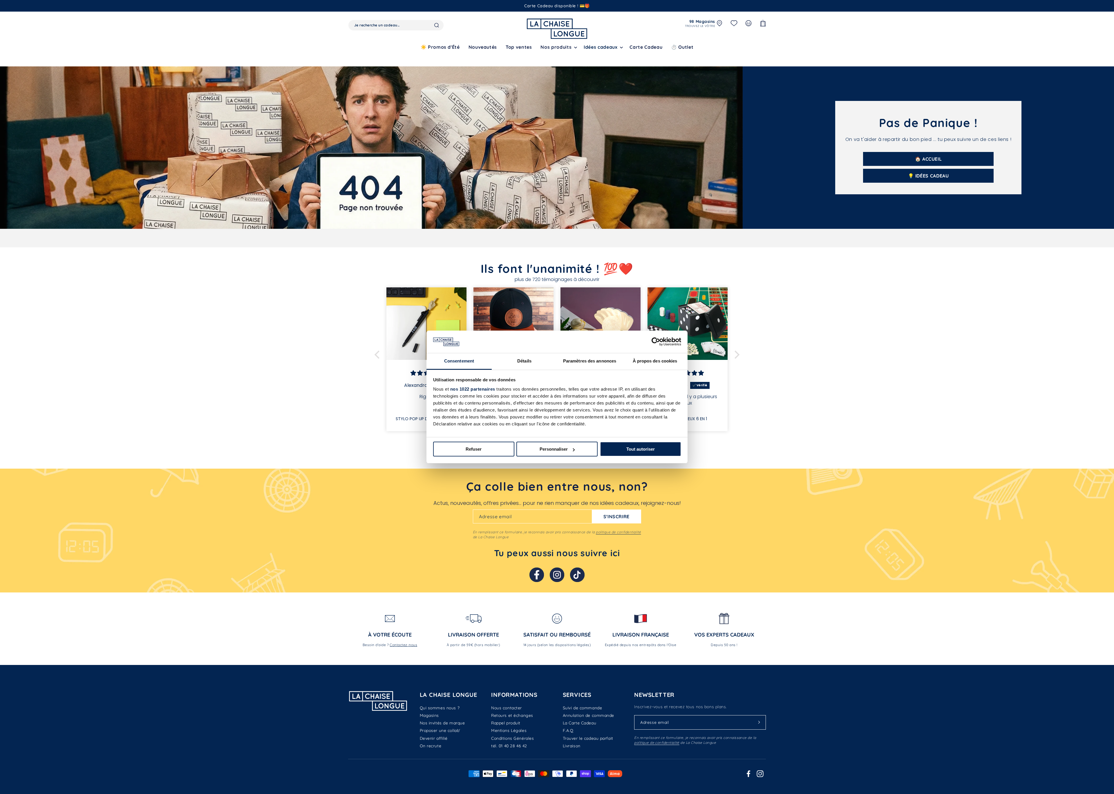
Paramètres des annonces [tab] (589, 360)
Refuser (474, 449)
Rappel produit (505, 723)
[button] (557, 47)
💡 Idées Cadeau (928, 176)
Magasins (429, 715)
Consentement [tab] (459, 360)
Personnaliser (554, 449)
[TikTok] (577, 575)
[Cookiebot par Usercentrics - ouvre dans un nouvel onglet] (655, 341)
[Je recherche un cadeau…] (437, 25)
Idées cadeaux (600, 47)
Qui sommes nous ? (440, 707)
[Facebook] (537, 575)
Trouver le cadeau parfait (588, 738)
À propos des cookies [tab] (655, 360)
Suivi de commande (582, 707)
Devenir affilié (434, 738)
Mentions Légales (509, 730)
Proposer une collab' (440, 730)
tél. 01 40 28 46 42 (509, 745)
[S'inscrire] (759, 722)
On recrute (431, 745)
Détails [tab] (524, 360)
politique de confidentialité (618, 532)
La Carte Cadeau (579, 723)
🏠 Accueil (928, 159)
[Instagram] (557, 575)
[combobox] (396, 25)
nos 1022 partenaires (472, 389)
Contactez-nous (403, 645)
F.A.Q (568, 730)
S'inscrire (616, 516)
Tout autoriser (640, 449)
